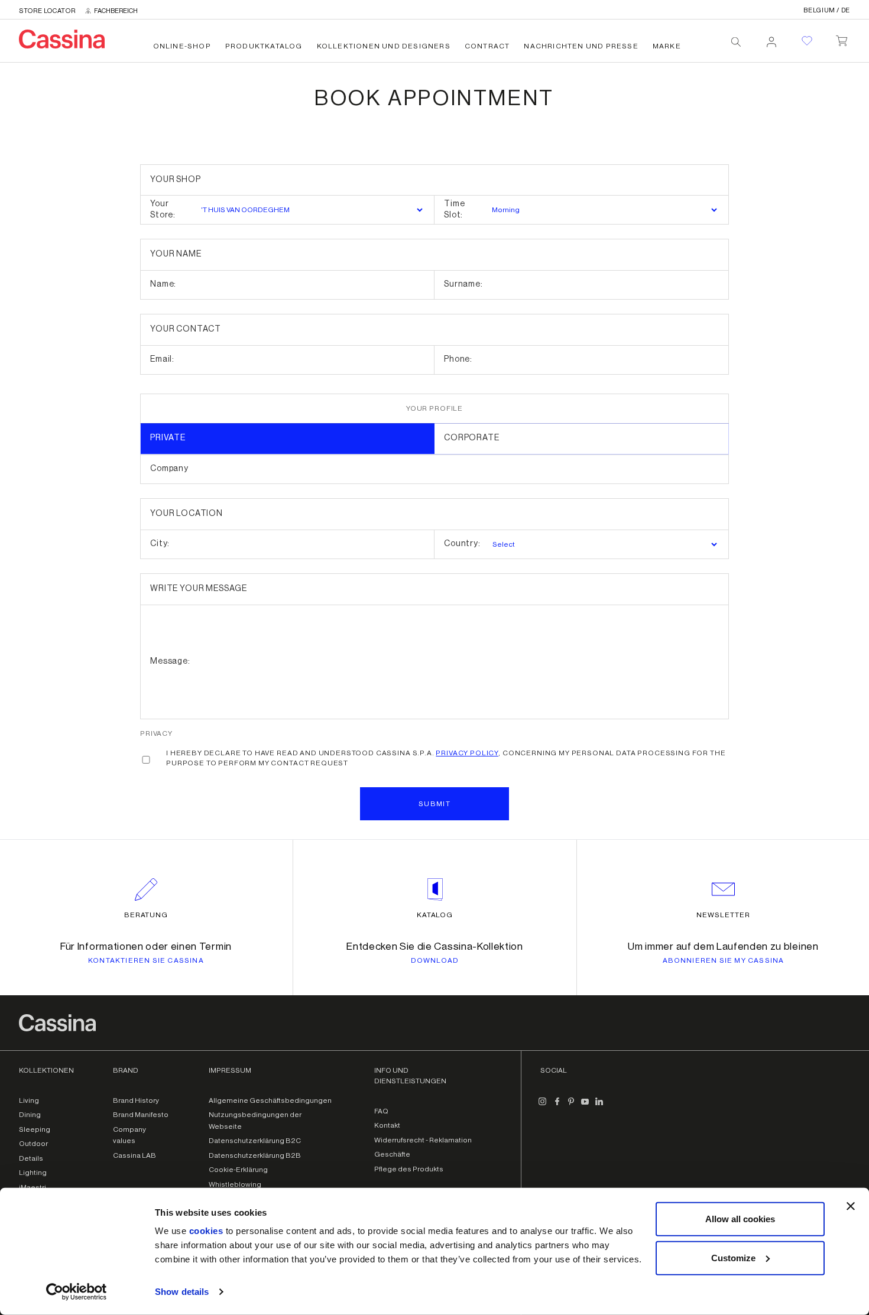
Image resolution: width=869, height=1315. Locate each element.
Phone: (458, 359)
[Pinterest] (571, 1106)
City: (160, 544)
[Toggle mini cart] (841, 38)
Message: (170, 661)
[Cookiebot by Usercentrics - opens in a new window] (76, 1292)
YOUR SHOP (175, 180)
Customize (733, 1257)
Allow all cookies (740, 1219)
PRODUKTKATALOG (264, 46)
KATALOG (435, 914)
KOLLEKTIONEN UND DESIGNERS (383, 46)
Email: (162, 359)
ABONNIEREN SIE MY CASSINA (723, 960)
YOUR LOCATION (186, 513)
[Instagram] (543, 1106)
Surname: (463, 284)
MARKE (667, 46)
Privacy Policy (467, 752)
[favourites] (807, 41)
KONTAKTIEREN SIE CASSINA (146, 960)
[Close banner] (851, 1206)
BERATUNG (146, 914)
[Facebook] (557, 1106)
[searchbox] (736, 42)
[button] (434, 803)
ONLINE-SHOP (182, 46)
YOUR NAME (176, 254)
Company (169, 469)
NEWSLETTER (723, 914)
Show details (182, 1292)
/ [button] (826, 10)
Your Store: (163, 210)
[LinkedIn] (599, 1106)
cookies (206, 1231)
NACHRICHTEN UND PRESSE (581, 46)
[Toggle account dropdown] (771, 38)
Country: (462, 544)
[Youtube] (585, 1106)
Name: (163, 284)
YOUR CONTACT (185, 329)
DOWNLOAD (435, 960)
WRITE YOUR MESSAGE (198, 589)
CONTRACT (487, 46)
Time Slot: (454, 210)
